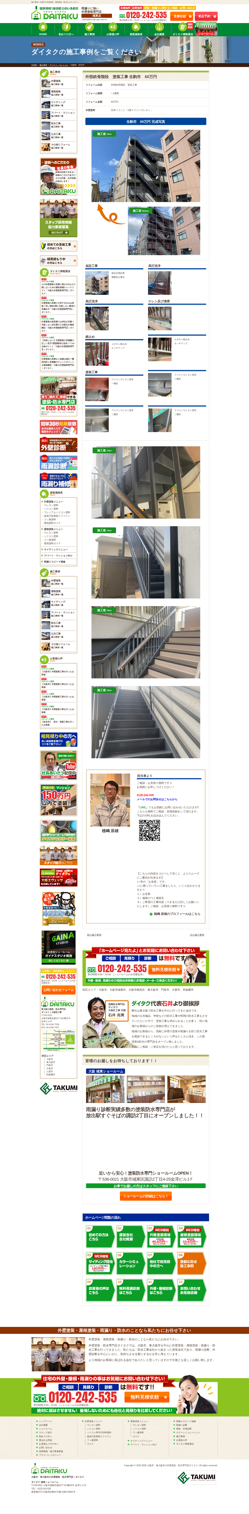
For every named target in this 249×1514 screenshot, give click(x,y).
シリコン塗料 (51, 508)
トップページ (45, 1421)
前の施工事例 (94, 935)
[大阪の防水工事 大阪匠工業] (58, 1088)
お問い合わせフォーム (58, 990)
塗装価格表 (136, 34)
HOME (43, 34)
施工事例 (90, 34)
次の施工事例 (197, 935)
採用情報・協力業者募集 (51, 1451)
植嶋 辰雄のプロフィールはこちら (177, 914)
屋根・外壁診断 (184, 1428)
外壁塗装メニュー (53, 501)
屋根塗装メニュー (53, 529)
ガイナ (90, 1444)
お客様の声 (113, 34)
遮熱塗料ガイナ (52, 523)
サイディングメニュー (56, 549)
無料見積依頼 (164, 969)
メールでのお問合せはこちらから (157, 799)
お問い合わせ (45, 1447)
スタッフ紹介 (45, 1432)
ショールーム (45, 1428)
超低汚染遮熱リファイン (57, 516)
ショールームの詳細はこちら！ (145, 1196)
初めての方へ (66, 34)
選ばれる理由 (45, 1440)
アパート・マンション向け (58, 555)
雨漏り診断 (181, 1425)
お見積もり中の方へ (49, 1444)
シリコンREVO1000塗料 (99, 1432)
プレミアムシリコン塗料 (57, 512)
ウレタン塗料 (51, 505)
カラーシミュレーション (188, 1432)
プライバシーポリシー (50, 1455)
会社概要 (159, 34)
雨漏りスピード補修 (54, 561)
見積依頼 (180, 16)
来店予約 (204, 16)
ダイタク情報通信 (183, 34)
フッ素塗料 (50, 519)
